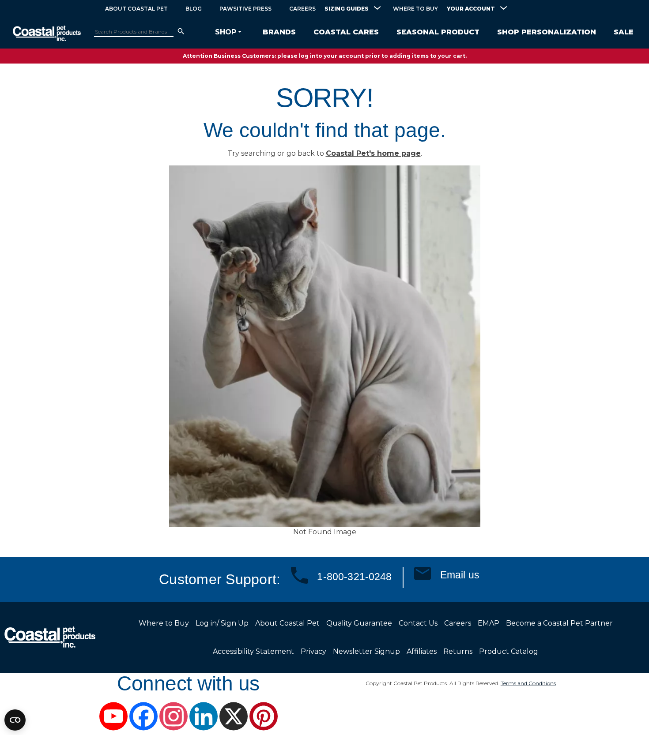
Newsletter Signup (366, 651)
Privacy (313, 651)
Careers (302, 8)
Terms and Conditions (528, 683)
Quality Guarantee (359, 623)
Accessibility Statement (253, 651)
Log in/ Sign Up (222, 623)
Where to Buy (415, 8)
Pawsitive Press (245, 8)
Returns (457, 651)
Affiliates (422, 651)
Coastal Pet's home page (373, 153)
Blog (193, 8)
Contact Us (418, 623)
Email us (459, 575)
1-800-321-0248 (354, 576)
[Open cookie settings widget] (15, 720)
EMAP (488, 623)
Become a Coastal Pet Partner (559, 623)
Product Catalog (508, 651)
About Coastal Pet (136, 8)
